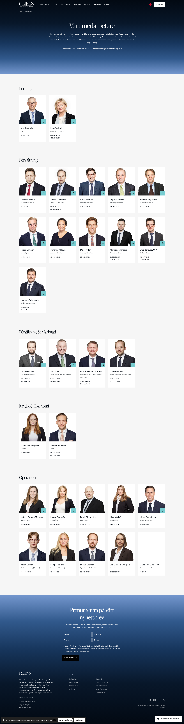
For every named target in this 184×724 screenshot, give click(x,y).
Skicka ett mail (145, 260)
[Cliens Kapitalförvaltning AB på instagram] (154, 700)
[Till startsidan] (26, 4)
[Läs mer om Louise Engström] (62, 498)
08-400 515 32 (55, 453)
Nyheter (72, 689)
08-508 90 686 (25, 524)
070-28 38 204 (55, 138)
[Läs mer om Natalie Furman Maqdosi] (32, 498)
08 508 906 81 (25, 257)
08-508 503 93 (55, 524)
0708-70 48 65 (85, 381)
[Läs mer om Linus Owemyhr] (121, 353)
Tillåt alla (79, 720)
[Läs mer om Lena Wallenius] (62, 109)
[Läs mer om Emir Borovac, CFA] (151, 231)
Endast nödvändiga (65, 720)
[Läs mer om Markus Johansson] (121, 231)
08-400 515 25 (25, 307)
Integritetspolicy (101, 686)
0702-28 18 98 (25, 379)
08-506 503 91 (55, 135)
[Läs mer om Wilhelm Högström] (151, 181)
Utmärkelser (73, 686)
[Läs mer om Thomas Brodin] (32, 181)
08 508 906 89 (55, 207)
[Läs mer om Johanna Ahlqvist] (62, 231)
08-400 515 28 (114, 524)
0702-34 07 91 (114, 379)
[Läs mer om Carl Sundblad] (92, 181)
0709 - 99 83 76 (55, 209)
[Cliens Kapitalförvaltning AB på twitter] (164, 700)
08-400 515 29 (25, 453)
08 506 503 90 (85, 207)
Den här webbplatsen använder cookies (18, 720)
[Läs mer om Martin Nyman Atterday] (92, 353)
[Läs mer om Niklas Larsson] (32, 231)
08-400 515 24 (144, 524)
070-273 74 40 (55, 379)
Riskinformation (101, 689)
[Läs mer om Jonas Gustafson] (62, 181)
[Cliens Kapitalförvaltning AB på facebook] (159, 700)
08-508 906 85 (85, 524)
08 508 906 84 (25, 207)
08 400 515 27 (25, 135)
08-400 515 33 (85, 257)
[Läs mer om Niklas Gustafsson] (151, 498)
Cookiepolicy (100, 692)
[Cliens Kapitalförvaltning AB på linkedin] (150, 700)
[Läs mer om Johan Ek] (62, 353)
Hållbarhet (72, 679)
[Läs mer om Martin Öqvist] (32, 109)
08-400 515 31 (54, 572)
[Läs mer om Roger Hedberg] (121, 181)
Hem (20, 11)
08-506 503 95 (115, 257)
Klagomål (99, 679)
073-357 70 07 (144, 257)
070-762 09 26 (55, 455)
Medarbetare (73, 682)
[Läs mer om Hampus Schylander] (32, 281)
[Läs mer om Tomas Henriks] (32, 353)
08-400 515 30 (85, 572)
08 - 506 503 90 (26, 572)
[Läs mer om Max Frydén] (92, 231)
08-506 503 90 (55, 257)
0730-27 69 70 (114, 260)
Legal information (102, 682)
